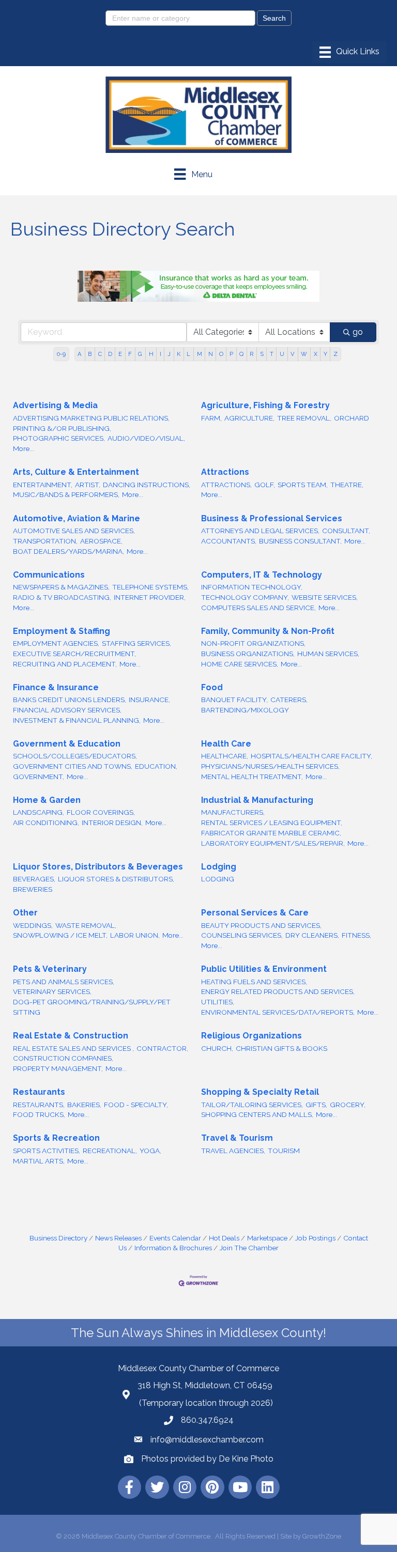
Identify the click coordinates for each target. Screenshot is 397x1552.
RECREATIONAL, (110, 1150)
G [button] (140, 354)
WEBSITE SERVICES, (325, 597)
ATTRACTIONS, (226, 484)
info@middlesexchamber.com (207, 1440)
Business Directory (58, 1238)
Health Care (226, 744)
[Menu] (349, 52)
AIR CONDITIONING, (46, 822)
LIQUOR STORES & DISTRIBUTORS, (116, 879)
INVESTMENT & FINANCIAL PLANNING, (77, 720)
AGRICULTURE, (249, 418)
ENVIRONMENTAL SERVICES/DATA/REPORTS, (278, 1012)
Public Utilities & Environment (264, 969)
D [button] (110, 354)
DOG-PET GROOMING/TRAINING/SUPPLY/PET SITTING (92, 1007)
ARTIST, (87, 484)
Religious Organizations (251, 1036)
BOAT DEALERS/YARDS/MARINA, (68, 551)
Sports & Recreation (56, 1138)
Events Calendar (175, 1238)
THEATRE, (346, 484)
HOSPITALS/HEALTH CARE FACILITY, (311, 756)
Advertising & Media (55, 405)
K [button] (178, 354)
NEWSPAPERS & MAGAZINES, (61, 587)
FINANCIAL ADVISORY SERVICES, (67, 710)
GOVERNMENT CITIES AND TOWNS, (72, 766)
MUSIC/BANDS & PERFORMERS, (66, 494)
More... (23, 448)
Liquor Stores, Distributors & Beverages (98, 867)
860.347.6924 (207, 1420)
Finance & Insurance (56, 687)
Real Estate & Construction (70, 1036)
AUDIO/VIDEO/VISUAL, (146, 438)
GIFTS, (316, 1104)
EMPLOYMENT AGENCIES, (56, 643)
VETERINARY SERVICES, (52, 991)
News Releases (118, 1238)
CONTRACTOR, (162, 1048)
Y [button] (325, 354)
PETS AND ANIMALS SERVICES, (63, 981)
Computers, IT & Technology (261, 575)
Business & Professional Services (271, 518)
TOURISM (284, 1150)
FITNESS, (356, 935)
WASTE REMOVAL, (85, 925)
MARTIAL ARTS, (39, 1161)
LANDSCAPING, (38, 812)
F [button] (130, 354)
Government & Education (66, 744)
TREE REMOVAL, (304, 418)
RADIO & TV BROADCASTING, (62, 597)
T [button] (271, 354)
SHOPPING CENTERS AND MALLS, (257, 1114)
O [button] (221, 354)
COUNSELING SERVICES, (242, 935)
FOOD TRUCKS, (39, 1114)
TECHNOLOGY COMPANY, (245, 597)
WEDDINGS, (33, 925)
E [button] (120, 354)
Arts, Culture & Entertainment (76, 472)
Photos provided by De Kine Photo (207, 1459)
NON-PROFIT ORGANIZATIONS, (253, 643)
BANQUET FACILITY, (234, 699)
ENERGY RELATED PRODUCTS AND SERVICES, (278, 991)
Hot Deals (224, 1238)
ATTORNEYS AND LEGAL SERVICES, (260, 530)
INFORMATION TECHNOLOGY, (251, 587)
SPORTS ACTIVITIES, (46, 1150)
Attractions (225, 472)
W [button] (304, 354)
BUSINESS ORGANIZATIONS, (248, 653)
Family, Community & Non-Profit (267, 631)
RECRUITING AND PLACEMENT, (65, 664)
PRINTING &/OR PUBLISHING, (62, 428)
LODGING (217, 879)
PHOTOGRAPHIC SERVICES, (59, 438)
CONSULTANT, (346, 530)
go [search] (358, 332)
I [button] (160, 354)
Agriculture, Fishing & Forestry (265, 405)
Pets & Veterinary (50, 969)
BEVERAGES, (34, 879)
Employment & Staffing (61, 631)
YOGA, (150, 1150)
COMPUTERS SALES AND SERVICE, (258, 607)
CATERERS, (289, 699)
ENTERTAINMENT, (42, 484)
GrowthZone (321, 1536)
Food (212, 687)
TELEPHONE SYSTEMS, (150, 587)
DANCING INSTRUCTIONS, (146, 484)
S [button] (262, 354)
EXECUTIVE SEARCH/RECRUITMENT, (74, 653)
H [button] (151, 354)
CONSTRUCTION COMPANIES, (63, 1058)
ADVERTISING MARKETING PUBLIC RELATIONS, (91, 418)
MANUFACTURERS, (233, 812)
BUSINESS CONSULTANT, (300, 541)
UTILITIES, (217, 1002)
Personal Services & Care (255, 913)
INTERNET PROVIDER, (150, 597)
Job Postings (315, 1238)
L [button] (188, 354)
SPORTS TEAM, (303, 484)
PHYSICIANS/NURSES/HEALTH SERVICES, (270, 766)
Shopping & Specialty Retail (260, 1092)
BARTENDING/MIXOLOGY (245, 710)
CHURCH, (217, 1048)
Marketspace (267, 1238)
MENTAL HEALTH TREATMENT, (252, 776)
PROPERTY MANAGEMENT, (58, 1068)
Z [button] (335, 354)
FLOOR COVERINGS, (101, 812)
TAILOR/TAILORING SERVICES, (252, 1104)
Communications (49, 575)
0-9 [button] (61, 354)
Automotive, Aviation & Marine (76, 518)
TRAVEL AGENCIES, (233, 1150)
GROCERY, (347, 1104)
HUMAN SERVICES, (328, 653)
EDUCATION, (156, 766)
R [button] (251, 354)
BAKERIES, (84, 1104)
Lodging (218, 867)
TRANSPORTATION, (45, 541)
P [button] (231, 354)
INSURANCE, (149, 699)
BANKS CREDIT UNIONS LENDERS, (69, 699)
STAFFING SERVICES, (136, 643)
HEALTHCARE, (224, 756)
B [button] (89, 354)
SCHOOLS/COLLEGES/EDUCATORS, (75, 756)
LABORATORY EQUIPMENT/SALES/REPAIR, (273, 843)
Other (25, 913)
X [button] (315, 354)
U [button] (282, 354)
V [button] (293, 354)
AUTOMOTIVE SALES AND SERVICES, (74, 530)
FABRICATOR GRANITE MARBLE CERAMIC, (271, 833)
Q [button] (241, 354)
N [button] (210, 354)
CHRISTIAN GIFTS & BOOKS (281, 1048)
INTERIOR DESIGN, (112, 822)
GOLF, (264, 484)
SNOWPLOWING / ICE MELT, (60, 935)
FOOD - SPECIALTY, (136, 1104)
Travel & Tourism (237, 1138)
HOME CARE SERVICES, (239, 664)
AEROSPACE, (101, 541)
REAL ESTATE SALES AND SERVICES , (73, 1048)
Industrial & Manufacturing (257, 800)
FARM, (211, 418)
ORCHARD (351, 418)
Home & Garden (47, 800)
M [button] (199, 354)
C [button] (100, 354)
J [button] (169, 354)
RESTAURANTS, (39, 1104)
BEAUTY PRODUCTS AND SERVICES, (261, 925)
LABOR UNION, (135, 935)
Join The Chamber (249, 1248)
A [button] (80, 354)
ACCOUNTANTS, (228, 541)
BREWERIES (32, 889)
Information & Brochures (173, 1248)
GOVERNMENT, (38, 776)
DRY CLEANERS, (312, 935)
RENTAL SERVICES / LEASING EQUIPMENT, (271, 822)
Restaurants (39, 1092)
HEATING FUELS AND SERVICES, (254, 981)
